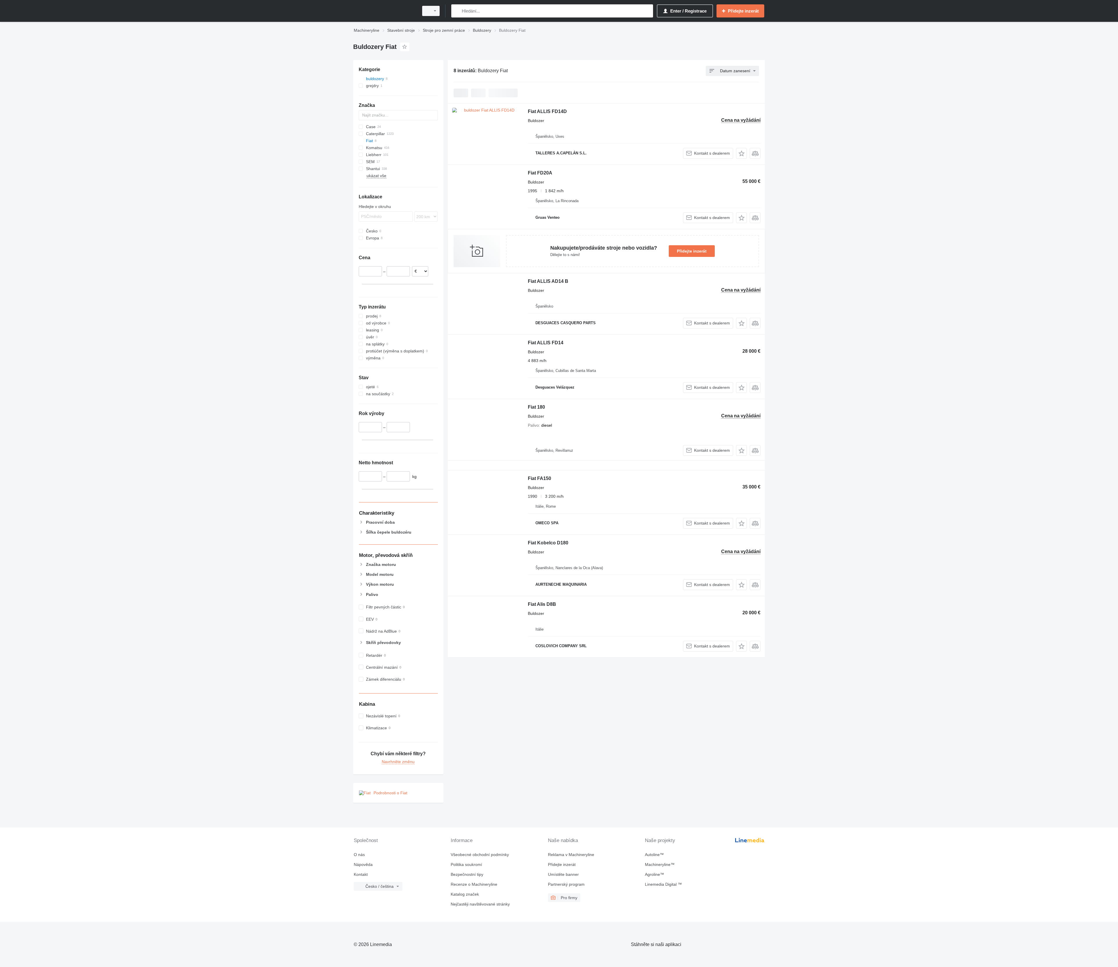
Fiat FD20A (540, 172)
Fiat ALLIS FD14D (547, 111)
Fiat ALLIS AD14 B (548, 281)
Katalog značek (465, 894)
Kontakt (361, 874)
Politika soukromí (466, 864)
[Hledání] (457, 11)
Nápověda (363, 864)
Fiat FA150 (539, 478)
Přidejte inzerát (692, 251)
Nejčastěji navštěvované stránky (480, 904)
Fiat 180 (536, 407)
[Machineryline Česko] (384, 10)
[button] (741, 153)
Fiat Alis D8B (542, 604)
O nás (359, 854)
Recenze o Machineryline (474, 884)
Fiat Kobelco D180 (548, 542)
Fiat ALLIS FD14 (545, 342)
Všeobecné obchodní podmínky (480, 854)
